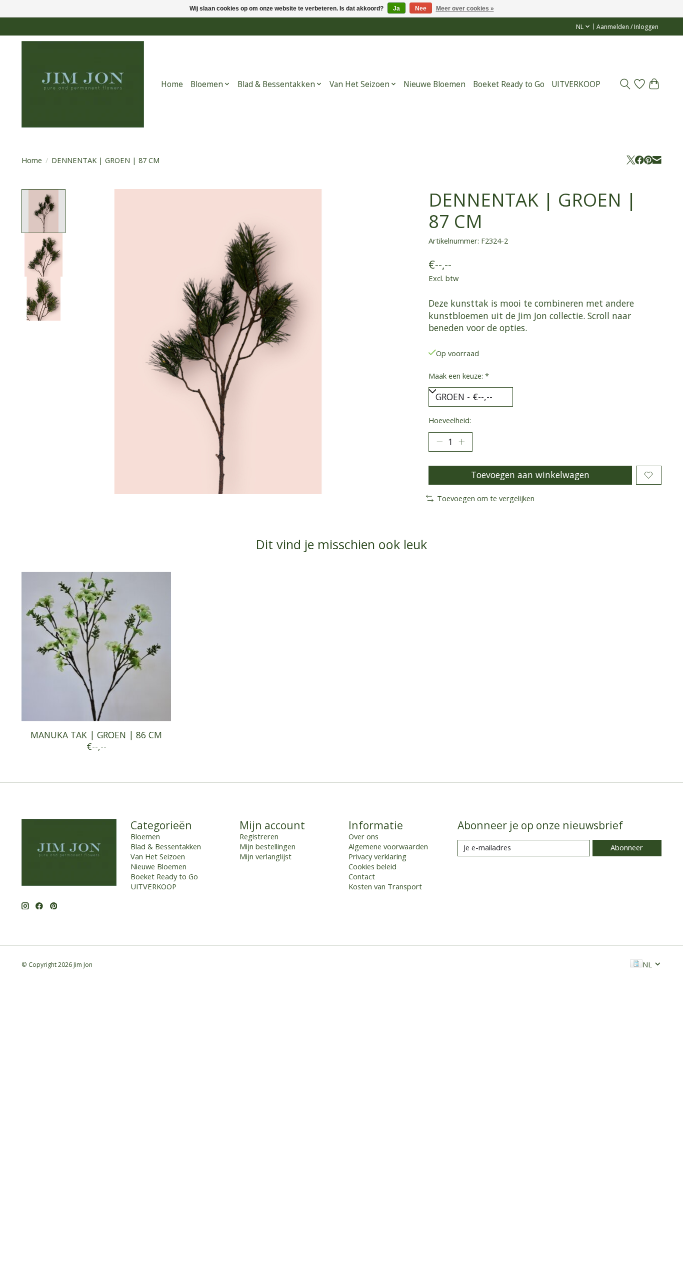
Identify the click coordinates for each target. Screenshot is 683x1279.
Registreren (259, 836)
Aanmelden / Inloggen (627, 27)
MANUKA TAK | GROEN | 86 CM (96, 735)
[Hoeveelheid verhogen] (461, 442)
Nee (420, 8)
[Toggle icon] (625, 84)
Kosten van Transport (385, 886)
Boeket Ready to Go (508, 84)
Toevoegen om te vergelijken (485, 498)
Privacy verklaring (377, 856)
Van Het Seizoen (157, 856)
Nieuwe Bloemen (435, 84)
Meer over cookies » (465, 8)
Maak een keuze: (458, 376)
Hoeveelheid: (449, 420)
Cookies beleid (372, 866)
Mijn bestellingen (268, 846)
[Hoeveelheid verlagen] (439, 442)
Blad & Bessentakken (165, 846)
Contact (361, 876)
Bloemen (145, 836)
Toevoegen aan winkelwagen (530, 475)
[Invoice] (636, 964)
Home (172, 84)
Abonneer (626, 847)
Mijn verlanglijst (266, 856)
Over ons (363, 836)
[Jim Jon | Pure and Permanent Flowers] (83, 84)
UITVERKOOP (576, 84)
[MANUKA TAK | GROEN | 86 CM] (96, 646)
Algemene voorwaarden (388, 846)
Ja (396, 8)
